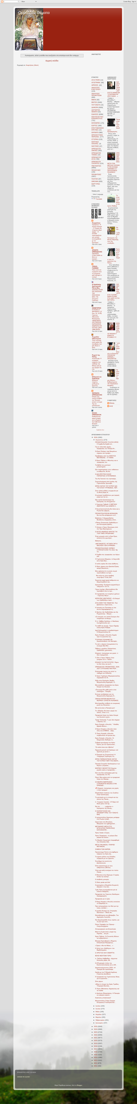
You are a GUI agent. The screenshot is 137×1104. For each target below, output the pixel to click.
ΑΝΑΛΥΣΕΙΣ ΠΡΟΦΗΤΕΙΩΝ (96, 94)
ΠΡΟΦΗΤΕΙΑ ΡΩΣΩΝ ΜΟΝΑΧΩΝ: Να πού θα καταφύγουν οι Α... (106, 514)
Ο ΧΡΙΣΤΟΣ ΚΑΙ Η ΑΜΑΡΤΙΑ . (105, 953)
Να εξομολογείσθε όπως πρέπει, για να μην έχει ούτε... (107, 920)
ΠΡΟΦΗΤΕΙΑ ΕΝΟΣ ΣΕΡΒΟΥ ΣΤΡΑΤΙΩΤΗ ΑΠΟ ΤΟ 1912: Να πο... (106, 549)
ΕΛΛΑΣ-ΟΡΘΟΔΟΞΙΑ (96, 414)
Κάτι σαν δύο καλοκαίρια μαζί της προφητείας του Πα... (106, 773)
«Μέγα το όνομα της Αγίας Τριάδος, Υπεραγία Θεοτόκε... (107, 985)
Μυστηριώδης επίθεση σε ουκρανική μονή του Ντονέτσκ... (107, 704)
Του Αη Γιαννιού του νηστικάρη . (106, 479)
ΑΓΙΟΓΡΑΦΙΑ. (96, 82)
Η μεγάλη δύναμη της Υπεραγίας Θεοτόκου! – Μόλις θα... (106, 911)
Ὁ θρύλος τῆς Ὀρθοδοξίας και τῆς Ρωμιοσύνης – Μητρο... (106, 613)
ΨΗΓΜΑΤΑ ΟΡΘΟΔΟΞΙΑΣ (97, 394)
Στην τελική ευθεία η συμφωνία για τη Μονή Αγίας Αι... (106, 491)
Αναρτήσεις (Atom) (32, 65)
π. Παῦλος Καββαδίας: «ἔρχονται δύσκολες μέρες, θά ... (106, 959)
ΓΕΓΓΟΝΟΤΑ (96, 105)
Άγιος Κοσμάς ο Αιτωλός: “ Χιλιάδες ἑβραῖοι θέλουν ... (107, 725)
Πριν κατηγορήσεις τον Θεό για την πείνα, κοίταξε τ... (106, 907)
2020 (96, 1040)
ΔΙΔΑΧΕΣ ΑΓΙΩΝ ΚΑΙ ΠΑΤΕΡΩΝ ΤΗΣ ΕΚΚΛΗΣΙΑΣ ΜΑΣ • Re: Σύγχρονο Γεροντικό (97, 295)
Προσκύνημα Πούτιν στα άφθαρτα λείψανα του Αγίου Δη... (106, 853)
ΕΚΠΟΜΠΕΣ (96, 123)
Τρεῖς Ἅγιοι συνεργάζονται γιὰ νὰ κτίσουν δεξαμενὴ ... (106, 890)
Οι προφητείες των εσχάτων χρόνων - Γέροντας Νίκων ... (107, 594)
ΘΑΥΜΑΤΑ (95, 132)
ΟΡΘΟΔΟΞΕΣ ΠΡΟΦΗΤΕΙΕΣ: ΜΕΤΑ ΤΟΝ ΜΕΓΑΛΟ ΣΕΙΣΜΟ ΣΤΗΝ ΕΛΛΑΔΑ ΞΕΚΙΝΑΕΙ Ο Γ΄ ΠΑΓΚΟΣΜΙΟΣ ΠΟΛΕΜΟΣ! (113, 162)
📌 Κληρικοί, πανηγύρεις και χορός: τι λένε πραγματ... (107, 789)
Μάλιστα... (98, 541)
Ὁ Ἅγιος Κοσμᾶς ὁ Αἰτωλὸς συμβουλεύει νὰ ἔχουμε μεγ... (105, 734)
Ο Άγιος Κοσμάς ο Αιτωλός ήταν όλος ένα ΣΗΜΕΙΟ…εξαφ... (106, 729)
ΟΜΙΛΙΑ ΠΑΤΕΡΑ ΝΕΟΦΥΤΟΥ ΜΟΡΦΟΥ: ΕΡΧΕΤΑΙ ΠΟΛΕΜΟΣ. (107, 699)
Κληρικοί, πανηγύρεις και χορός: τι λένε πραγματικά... (106, 654)
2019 (96, 1043)
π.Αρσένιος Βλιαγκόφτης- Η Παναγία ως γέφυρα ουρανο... (107, 994)
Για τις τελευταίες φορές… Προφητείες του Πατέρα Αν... (105, 447)
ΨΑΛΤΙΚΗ (95, 179)
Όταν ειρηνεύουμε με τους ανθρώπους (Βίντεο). (104, 866)
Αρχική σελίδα (51, 61)
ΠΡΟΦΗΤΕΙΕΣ (96, 174)
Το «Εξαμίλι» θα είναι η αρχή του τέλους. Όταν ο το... (106, 711)
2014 (96, 1057)
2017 (96, 1049)
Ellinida (111, 403)
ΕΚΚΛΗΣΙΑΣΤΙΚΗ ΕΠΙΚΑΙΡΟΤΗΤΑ (97, 117)
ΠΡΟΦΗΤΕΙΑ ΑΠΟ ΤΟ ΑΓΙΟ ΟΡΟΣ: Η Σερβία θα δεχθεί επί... (107, 443)
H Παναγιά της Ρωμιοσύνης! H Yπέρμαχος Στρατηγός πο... (105, 755)
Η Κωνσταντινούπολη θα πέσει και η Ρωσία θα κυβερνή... (107, 509)
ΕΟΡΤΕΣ (95, 125)
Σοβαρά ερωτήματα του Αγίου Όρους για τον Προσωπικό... (105, 743)
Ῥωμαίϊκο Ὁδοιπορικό (96, 337)
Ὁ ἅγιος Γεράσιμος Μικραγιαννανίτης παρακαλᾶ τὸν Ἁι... (107, 676)
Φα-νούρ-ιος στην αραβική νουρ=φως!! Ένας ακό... (104, 576)
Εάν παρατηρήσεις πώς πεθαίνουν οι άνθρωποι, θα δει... (106, 470)
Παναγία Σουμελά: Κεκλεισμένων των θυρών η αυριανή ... (107, 764)
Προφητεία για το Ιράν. (102, 899)
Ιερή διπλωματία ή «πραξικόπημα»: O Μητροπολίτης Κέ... (107, 631)
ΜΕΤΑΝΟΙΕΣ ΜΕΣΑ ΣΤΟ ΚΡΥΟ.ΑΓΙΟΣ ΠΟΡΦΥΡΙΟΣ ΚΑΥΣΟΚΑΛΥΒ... (105, 828)
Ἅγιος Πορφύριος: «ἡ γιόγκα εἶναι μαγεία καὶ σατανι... (106, 836)
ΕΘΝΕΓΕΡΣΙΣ (96, 308)
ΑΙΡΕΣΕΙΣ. (95, 85)
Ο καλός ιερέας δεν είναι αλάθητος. (106, 564)
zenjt (111, 406)
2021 (96, 1038)
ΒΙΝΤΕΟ (94, 102)
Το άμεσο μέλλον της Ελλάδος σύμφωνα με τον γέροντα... (105, 857)
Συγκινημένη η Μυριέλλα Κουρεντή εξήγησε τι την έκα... (106, 886)
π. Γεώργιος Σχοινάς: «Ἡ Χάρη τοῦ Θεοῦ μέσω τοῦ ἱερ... (107, 802)
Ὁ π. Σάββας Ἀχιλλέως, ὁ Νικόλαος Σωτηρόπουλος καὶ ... (107, 622)
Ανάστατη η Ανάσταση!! (103, 998)
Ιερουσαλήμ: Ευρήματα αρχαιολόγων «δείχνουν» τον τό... (107, 585)
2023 (96, 1032)
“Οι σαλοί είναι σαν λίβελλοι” (104, 747)
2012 (96, 1063)
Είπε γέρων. (99, 981)
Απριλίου (99, 1014)
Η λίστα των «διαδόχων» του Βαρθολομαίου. (105, 949)
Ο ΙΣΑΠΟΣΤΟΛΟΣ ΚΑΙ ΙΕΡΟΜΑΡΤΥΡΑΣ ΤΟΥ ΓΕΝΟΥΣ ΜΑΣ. (106, 812)
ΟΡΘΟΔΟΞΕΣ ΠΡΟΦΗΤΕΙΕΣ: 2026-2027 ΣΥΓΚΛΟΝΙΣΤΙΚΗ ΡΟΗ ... (107, 667)
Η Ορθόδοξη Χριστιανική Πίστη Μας (96, 286)
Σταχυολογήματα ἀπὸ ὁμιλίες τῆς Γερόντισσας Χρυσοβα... (106, 482)
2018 (96, 1046)
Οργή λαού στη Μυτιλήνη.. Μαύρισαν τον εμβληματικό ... (106, 822)
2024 (96, 1029)
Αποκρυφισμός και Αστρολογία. (105, 929)
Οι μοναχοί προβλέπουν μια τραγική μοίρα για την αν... (107, 496)
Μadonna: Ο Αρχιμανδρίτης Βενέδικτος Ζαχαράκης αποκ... (106, 519)
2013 (96, 1060)
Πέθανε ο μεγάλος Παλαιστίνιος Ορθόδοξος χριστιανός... (105, 649)
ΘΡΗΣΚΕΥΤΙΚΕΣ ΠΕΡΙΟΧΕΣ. (97, 136)
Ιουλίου (98, 1006)
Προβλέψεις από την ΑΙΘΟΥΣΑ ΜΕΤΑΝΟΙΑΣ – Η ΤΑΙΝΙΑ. (105, 456)
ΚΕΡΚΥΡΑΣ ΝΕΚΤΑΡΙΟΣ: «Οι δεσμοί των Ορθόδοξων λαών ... (107, 599)
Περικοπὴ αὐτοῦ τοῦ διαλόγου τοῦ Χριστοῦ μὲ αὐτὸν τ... (106, 751)
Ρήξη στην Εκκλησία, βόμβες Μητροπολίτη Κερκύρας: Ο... (105, 681)
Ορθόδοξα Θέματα (34, 12)
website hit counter (23, 1077)
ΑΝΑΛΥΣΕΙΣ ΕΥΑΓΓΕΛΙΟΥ (96, 88)
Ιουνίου (98, 1009)
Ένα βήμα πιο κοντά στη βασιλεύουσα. (103, 862)
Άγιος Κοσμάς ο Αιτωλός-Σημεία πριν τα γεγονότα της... (106, 635)
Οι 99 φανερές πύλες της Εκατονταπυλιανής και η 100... (106, 964)
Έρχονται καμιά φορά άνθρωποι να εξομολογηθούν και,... (107, 581)
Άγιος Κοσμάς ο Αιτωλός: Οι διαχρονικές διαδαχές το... (104, 739)
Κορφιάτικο (96, 223)
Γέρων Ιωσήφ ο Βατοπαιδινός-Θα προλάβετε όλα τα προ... (106, 590)
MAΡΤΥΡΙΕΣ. (96, 184)
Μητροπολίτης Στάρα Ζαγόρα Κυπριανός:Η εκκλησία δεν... (105, 1001)
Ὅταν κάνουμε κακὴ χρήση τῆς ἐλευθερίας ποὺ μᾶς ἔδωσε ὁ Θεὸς (97, 344)
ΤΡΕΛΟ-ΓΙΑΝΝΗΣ (95, 267)
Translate (99, 199)
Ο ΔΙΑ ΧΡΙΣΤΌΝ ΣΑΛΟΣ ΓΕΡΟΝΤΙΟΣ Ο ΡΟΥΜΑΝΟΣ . (106, 475)
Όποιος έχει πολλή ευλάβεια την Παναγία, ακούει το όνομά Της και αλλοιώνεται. (97, 401)
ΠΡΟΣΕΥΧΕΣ (96, 170)
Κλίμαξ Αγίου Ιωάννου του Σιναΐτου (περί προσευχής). (106, 793)
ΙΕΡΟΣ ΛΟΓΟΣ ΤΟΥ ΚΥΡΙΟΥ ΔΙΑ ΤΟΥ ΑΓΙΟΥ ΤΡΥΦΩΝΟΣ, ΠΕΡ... (106, 487)
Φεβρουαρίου (100, 1020)
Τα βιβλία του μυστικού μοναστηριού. (103, 466)
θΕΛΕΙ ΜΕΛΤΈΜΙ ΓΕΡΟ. (103, 956)
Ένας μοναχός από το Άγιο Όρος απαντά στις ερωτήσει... (106, 537)
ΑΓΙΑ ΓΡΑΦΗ (96, 80)
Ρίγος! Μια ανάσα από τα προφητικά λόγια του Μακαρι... (107, 778)
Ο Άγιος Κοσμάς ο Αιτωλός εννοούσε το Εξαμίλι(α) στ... (107, 902)
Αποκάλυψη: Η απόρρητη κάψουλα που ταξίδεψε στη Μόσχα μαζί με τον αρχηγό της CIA (96, 364)
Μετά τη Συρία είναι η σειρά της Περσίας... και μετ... (105, 932)
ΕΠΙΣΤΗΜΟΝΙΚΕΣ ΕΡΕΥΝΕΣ (98, 129)
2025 (96, 1026)
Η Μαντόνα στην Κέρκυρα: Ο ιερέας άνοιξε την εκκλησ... (107, 875)
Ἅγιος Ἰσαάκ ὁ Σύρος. (102, 833)
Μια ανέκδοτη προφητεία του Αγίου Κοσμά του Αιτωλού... (107, 686)
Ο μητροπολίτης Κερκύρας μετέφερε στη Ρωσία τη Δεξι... (107, 818)
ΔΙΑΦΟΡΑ (95, 107)
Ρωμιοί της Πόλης (96, 356)
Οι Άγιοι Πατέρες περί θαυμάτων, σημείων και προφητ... (106, 452)
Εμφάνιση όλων (100, 429)
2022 (96, 1035)
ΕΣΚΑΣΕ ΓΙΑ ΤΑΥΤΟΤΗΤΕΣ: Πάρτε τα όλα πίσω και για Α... (107, 663)
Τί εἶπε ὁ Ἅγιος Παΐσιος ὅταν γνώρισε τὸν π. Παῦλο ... (104, 658)
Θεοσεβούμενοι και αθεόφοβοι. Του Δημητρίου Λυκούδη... (107, 916)
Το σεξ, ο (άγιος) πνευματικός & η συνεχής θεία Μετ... (106, 645)
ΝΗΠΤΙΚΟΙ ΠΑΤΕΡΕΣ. (95, 142)
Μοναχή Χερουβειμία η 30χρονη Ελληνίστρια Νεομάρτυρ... (105, 941)
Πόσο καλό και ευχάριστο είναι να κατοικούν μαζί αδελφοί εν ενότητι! (97, 273)
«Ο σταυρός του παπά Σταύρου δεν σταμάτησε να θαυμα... (107, 617)
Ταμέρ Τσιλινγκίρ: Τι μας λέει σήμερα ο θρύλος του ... (107, 720)
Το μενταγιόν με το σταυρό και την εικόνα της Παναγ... (106, 798)
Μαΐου (98, 1011)
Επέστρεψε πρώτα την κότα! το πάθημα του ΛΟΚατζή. (105, 672)
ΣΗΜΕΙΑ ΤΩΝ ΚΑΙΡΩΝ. (103, 849)
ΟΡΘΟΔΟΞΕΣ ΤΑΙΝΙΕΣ (96, 154)
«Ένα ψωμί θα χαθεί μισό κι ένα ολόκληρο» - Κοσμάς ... (105, 690)
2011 (96, 1066)
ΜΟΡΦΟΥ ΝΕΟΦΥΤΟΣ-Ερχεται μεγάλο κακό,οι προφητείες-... (106, 769)
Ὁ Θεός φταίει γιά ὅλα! (102, 882)
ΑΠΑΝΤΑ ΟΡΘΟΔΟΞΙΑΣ (97, 251)
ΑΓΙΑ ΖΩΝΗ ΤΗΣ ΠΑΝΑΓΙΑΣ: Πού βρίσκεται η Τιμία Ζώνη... (106, 603)
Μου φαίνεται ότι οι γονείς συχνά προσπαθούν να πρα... (106, 572)
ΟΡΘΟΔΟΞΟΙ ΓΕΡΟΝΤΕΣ (96, 162)
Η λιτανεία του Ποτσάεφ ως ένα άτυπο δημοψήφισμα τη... (105, 608)
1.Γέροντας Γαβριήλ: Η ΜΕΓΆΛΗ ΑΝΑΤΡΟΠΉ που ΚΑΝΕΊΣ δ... (106, 505)
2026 (96, 437)
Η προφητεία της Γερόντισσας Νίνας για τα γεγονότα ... (107, 977)
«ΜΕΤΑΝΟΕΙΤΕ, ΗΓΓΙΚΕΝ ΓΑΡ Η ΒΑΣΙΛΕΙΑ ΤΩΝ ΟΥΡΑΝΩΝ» (106, 544)
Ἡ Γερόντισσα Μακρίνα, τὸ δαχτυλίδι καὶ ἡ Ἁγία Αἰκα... (107, 560)
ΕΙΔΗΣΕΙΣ (95, 114)
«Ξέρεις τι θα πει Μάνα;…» (104, 945)
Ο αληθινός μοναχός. (102, 879)
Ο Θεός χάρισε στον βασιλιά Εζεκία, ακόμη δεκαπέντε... (107, 567)
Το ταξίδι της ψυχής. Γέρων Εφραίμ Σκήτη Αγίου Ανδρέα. (107, 626)
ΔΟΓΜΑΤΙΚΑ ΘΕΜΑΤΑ (96, 111)
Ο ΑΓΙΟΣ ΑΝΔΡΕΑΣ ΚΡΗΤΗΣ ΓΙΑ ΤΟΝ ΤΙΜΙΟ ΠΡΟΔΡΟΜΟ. (106, 532)
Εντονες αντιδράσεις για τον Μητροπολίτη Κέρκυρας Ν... (105, 695)
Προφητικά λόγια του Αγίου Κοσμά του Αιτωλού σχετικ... (106, 716)
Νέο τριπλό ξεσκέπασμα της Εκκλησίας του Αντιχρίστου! (105, 500)
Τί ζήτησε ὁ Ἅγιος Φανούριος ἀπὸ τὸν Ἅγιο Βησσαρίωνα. (106, 528)
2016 (96, 1052)
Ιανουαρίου (99, 1023)
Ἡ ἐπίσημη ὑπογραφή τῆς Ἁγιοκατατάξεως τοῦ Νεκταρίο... (106, 640)
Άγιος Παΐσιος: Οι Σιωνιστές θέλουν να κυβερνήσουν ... (107, 937)
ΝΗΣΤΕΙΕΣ (95, 146)
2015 (96, 1054)
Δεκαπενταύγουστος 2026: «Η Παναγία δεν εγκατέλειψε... (105, 968)
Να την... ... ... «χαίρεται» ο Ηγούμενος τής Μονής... (104, 807)
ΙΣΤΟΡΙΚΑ (95, 139)
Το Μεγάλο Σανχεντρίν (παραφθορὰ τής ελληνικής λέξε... (107, 841)
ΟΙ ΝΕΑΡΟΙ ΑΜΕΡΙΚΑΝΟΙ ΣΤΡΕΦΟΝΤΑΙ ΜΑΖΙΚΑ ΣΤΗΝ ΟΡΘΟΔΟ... (106, 783)
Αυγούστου (100, 440)
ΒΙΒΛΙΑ (94, 100)
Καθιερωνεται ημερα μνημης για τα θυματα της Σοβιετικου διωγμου (96, 420)
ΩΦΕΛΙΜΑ (95, 181)
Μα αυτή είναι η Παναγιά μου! (105, 708)
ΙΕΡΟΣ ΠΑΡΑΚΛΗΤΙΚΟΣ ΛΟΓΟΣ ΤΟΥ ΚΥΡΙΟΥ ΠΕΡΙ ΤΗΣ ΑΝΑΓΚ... (107, 760)
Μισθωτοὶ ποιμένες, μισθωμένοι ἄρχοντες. (95, 382)
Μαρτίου (99, 1017)
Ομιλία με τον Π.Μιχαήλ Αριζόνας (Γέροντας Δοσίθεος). (106, 973)
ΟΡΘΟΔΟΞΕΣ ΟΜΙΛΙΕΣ (96, 149)
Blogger (79, 1085)
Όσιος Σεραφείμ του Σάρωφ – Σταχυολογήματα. (105, 925)
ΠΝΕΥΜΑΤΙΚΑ (96, 166)
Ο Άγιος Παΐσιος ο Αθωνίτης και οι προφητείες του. (106, 461)
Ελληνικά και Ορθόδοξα (96, 377)
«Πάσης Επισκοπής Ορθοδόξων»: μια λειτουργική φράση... (106, 523)
